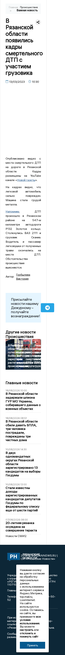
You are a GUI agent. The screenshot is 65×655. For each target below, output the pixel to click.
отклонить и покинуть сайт (29, 634)
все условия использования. (30, 620)
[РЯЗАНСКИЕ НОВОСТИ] (11, 557)
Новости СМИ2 (16, 536)
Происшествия (29, 7)
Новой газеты (26, 180)
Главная (13, 7)
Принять (32, 645)
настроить (26, 630)
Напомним (12, 211)
